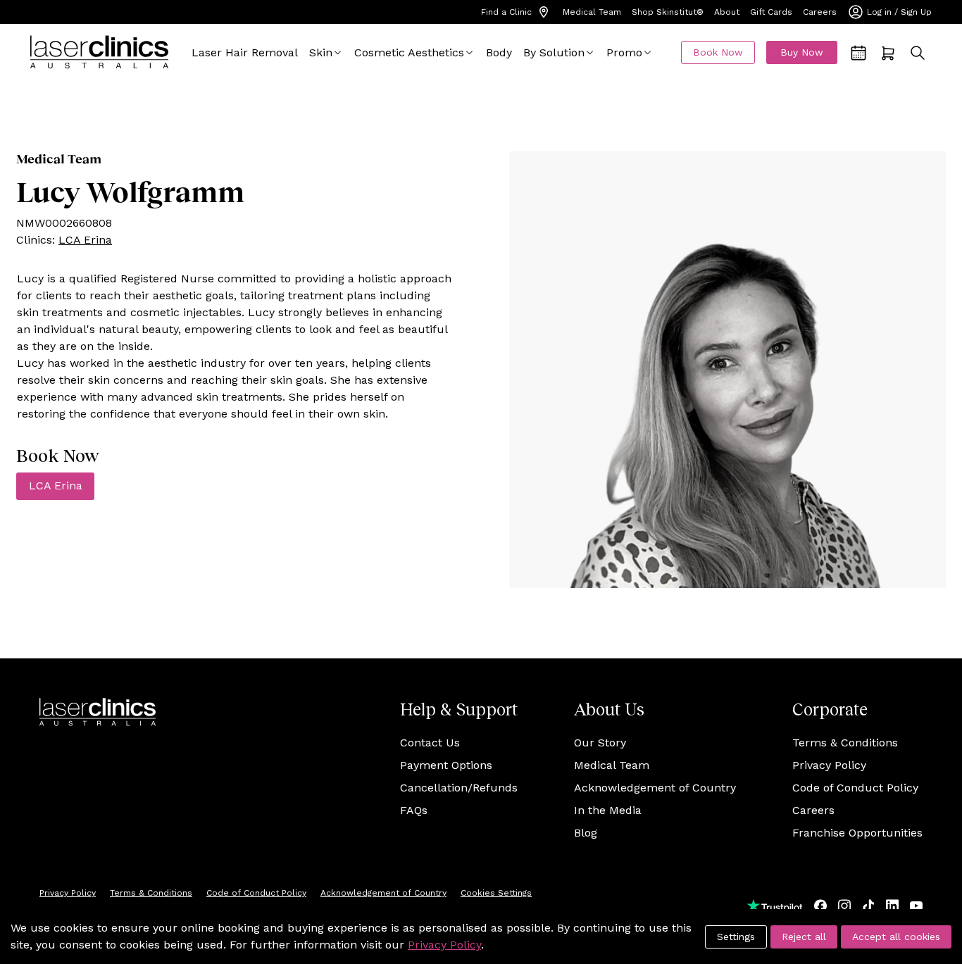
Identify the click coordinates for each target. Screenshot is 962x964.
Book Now (718, 52)
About (726, 12)
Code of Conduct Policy (855, 787)
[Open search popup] (918, 53)
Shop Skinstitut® (668, 12)
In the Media (608, 810)
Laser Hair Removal (245, 52)
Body (499, 52)
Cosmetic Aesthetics (409, 52)
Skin (320, 52)
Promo (624, 52)
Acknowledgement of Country (655, 787)
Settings (736, 936)
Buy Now (801, 52)
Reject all (804, 936)
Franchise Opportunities (857, 832)
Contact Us (430, 742)
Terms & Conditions (845, 742)
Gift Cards (771, 12)
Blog (585, 832)
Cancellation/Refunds (459, 787)
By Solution (554, 52)
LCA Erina (85, 239)
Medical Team (592, 12)
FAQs (413, 810)
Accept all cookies (896, 936)
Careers (820, 12)
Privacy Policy (829, 765)
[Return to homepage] (99, 52)
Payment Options (446, 765)
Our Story (600, 742)
